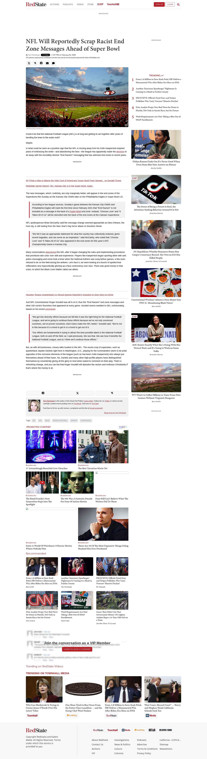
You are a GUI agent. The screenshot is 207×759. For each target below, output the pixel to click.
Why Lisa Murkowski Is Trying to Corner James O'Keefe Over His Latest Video (42, 707)
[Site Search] (178, 4)
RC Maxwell (100, 587)
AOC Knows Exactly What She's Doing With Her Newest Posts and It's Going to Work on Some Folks (156, 348)
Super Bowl (75, 211)
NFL (40, 421)
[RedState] (36, 4)
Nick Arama (30, 621)
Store (90, 4)
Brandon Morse (156, 213)
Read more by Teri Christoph (115, 413)
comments (50, 309)
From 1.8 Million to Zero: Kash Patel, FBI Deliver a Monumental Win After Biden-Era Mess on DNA (41, 580)
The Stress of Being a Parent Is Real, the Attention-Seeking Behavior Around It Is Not (156, 208)
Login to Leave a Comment (77, 649)
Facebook (77, 404)
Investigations (121, 740)
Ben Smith (30, 587)
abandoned (51, 252)
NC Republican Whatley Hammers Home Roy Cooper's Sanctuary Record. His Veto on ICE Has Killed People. (156, 254)
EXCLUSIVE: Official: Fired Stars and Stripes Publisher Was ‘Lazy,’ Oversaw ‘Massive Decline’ (111, 580)
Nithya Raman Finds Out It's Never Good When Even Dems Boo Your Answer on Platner (156, 163)
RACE (47, 421)
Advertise (142, 744)
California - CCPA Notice (170, 740)
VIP (93, 753)
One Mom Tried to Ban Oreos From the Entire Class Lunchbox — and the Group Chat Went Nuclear (83, 707)
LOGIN (170, 4)
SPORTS (74, 421)
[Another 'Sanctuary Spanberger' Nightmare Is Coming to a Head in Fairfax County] (77, 566)
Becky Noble (156, 168)
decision (120, 151)
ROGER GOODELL (60, 421)
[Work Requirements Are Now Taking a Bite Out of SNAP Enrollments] (77, 600)
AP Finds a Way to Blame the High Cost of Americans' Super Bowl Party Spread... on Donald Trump (73, 180)
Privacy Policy (144, 753)
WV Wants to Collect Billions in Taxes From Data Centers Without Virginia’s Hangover (156, 396)
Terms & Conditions (147, 748)
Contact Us (97, 744)
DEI (34, 421)
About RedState (100, 740)
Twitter (107, 401)
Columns (118, 753)
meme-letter (88, 401)
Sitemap (164, 744)
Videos (80, 4)
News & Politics (122, 744)
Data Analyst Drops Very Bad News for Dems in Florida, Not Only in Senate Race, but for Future (42, 614)
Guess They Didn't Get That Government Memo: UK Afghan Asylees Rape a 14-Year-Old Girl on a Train (112, 615)
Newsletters (166, 748)
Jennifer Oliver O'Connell (106, 624)
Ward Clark (65, 621)
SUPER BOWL (86, 421)
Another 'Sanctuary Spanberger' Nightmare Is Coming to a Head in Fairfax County (76, 580)
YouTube (95, 404)
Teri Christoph (34, 55)
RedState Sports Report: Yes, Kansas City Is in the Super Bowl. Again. (59, 186)
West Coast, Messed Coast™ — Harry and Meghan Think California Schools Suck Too (162, 707)
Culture (118, 748)
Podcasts (68, 4)
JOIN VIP (159, 4)
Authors (54, 4)
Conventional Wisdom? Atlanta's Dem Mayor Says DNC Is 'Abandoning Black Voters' (156, 301)
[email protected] (96, 408)
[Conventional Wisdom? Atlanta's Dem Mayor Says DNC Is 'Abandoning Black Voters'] (156, 282)
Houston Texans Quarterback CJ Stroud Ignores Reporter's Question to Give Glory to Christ (69, 295)
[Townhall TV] (113, 4)
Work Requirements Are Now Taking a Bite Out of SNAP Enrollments (74, 614)
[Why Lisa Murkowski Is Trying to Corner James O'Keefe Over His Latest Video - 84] (44, 689)
